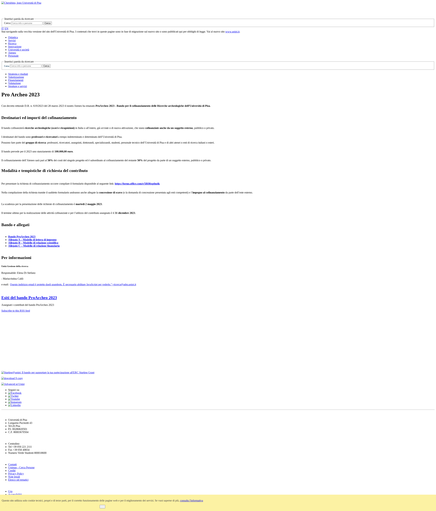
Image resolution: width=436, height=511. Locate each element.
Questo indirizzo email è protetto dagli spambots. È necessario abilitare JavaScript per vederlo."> (73, 284)
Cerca (7, 23)
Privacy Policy (16, 473)
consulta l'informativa (191, 500)
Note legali (14, 476)
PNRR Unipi (10, 359)
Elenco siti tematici (18, 479)
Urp (10, 491)
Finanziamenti (15, 80)
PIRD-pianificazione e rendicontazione (28, 345)
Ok (102, 506)
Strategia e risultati (18, 74)
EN (6, 28)
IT (2, 28)
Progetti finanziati (13, 352)
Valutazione (14, 83)
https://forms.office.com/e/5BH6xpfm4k (137, 183)
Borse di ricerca (12, 338)
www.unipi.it (232, 31)
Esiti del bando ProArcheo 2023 (29, 297)
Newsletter (8, 324)
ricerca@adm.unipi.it (125, 284)
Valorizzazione (16, 77)
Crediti (11, 470)
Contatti (7, 317)
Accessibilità (15, 494)
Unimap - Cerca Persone (21, 467)
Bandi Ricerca (11, 331)
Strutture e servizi (17, 86)
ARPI (5, 366)
